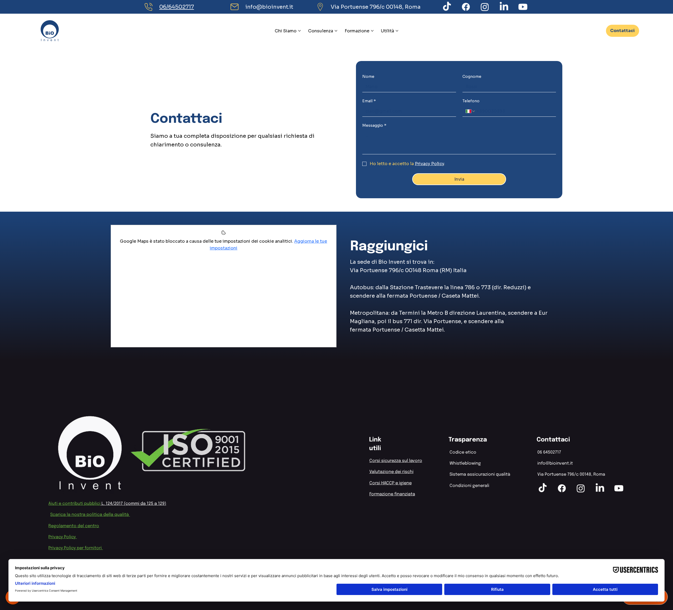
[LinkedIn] (504, 7)
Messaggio (374, 125)
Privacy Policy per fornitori (75, 548)
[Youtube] (523, 7)
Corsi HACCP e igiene (390, 483)
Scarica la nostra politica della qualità (90, 514)
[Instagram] (485, 7)
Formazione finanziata (392, 494)
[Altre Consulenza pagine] (336, 30)
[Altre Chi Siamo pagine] (299, 30)
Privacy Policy (62, 537)
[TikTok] (447, 7)
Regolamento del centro (73, 526)
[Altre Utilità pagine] (397, 30)
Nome (368, 76)
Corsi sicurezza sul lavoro (395, 461)
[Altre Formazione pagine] (372, 30)
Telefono (471, 101)
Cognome (471, 76)
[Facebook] (466, 7)
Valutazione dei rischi (391, 472)
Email (369, 101)
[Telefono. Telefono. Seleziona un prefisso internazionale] (471, 111)
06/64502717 (176, 6)
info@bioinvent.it (269, 6)
